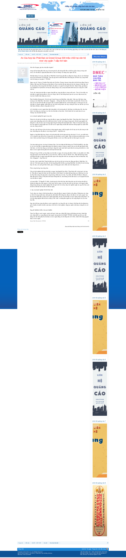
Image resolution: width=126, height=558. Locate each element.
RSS (107, 549)
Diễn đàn (30, 16)
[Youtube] (70, 556)
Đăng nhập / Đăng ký (100, 56)
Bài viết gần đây (34, 19)
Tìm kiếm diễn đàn (23, 19)
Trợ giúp (89, 549)
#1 (88, 221)
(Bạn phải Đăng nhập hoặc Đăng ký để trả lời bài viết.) (77, 226)
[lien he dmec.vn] (32, 44)
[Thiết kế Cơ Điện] (65, 556)
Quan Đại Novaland (42, 63)
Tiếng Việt (21, 549)
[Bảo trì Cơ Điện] (68, 556)
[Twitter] (62, 556)
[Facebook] (59, 556)
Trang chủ (22, 16)
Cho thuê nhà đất (28, 63)
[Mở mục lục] (88, 54)
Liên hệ (84, 549)
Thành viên (39, 16)
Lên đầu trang (102, 549)
